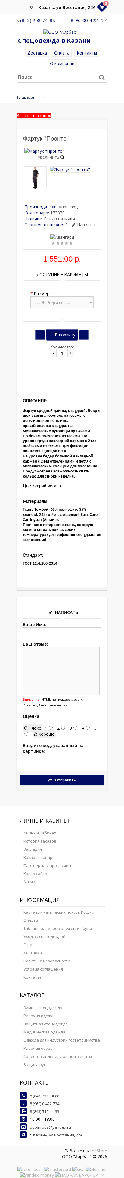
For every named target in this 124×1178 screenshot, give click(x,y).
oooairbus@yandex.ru (50, 1127)
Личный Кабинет (39, 833)
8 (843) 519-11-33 (44, 1111)
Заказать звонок (34, 115)
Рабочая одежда (39, 1015)
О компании (62, 63)
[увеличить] (44, 151)
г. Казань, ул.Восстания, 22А (56, 1135)
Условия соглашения (43, 969)
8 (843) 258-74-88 (35, 20)
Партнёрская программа (47, 865)
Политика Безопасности (46, 961)
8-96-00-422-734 (89, 20)
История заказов (39, 841)
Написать (87, 225)
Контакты (87, 53)
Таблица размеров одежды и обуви (57, 928)
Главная (25, 97)
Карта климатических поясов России (58, 912)
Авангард (68, 207)
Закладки (32, 849)
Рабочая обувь (38, 1048)
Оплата (62, 53)
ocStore (99, 1151)
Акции (29, 881)
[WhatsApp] (63, 20)
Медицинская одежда (44, 1032)
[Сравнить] (84, 335)
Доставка (37, 53)
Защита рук (34, 1064)
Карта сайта (35, 873)
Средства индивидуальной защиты (57, 1056)
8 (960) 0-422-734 (44, 1103)
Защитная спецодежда (45, 1024)
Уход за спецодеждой (44, 936)
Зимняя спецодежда (42, 1007)
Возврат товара (39, 857)
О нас (28, 944)
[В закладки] (40, 335)
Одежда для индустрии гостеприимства (61, 1040)
